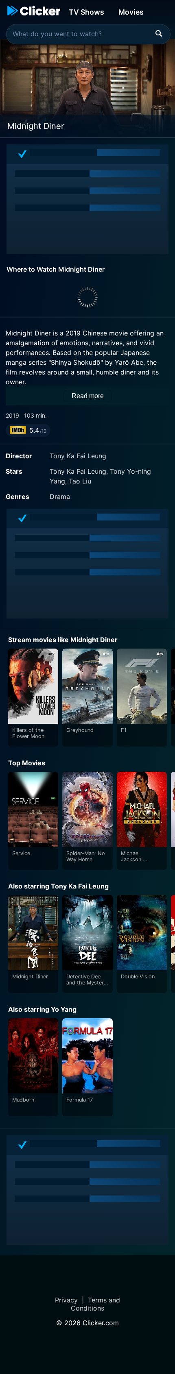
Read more (88, 395)
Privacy (66, 1300)
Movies (131, 12)
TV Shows (86, 12)
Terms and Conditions (95, 1304)
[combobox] (88, 34)
